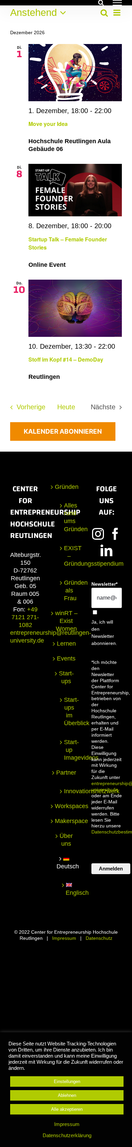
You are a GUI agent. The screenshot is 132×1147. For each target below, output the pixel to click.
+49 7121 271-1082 (25, 617)
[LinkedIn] (106, 550)
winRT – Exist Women (66, 621)
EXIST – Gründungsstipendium (69, 556)
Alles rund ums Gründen (69, 517)
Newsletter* (104, 584)
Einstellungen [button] (67, 1081)
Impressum (64, 938)
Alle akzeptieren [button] (67, 1109)
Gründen (66, 486)
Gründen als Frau (69, 590)
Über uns (66, 839)
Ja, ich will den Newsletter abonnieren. (104, 632)
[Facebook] (115, 534)
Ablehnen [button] (67, 1095)
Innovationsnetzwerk (69, 791)
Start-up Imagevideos (69, 750)
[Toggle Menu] (117, 2)
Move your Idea (48, 124)
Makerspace (66, 821)
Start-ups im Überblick (69, 711)
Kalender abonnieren (63, 431)
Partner (66, 772)
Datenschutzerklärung (67, 1135)
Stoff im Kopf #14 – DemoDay (65, 359)
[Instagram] (98, 534)
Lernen (66, 643)
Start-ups (66, 677)
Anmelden (111, 868)
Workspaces (66, 806)
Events (66, 658)
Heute (66, 407)
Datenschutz (99, 938)
